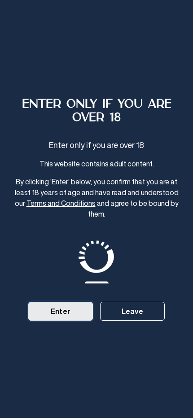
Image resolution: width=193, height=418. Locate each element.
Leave (133, 311)
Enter (60, 311)
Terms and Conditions (61, 203)
